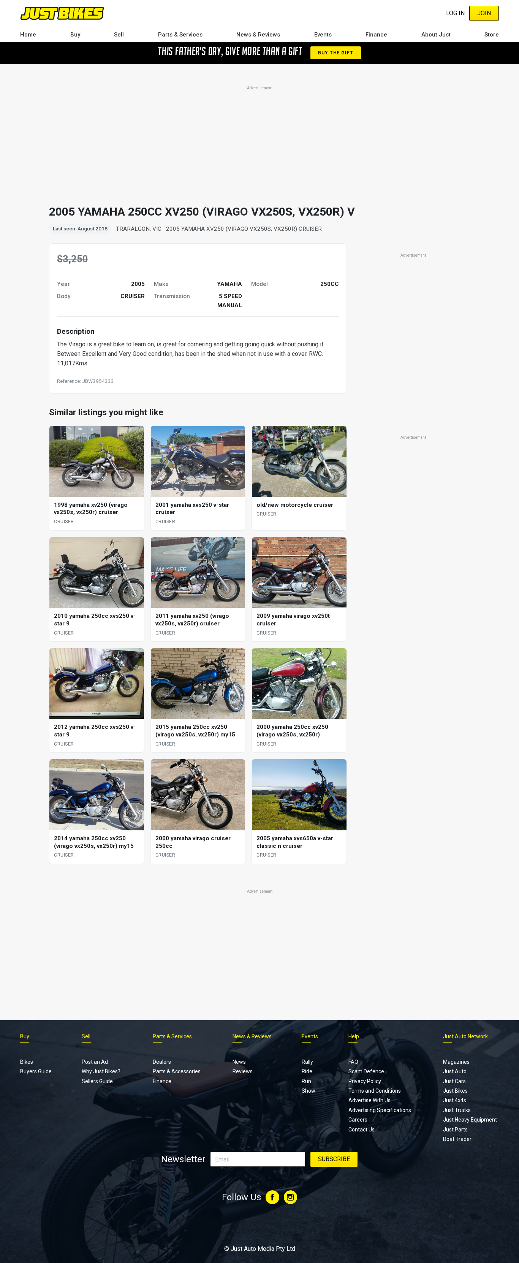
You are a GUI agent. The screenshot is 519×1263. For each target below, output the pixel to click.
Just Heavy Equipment (470, 1120)
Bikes (26, 1062)
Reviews (243, 1071)
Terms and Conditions (374, 1091)
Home (28, 34)
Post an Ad (95, 1062)
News (239, 1062)
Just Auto (455, 1071)
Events (323, 34)
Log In (455, 13)
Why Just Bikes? (101, 1071)
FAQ (353, 1062)
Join (484, 13)
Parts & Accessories (177, 1071)
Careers (357, 1120)
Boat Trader (457, 1139)
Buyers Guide (36, 1071)
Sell (119, 34)
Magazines (456, 1062)
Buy (75, 34)
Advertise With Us (369, 1100)
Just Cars (454, 1081)
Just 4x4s (454, 1100)
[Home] (62, 13)
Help (353, 1036)
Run (306, 1081)
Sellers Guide (97, 1081)
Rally (307, 1062)
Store (491, 34)
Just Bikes (455, 1091)
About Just (436, 34)
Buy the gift (335, 53)
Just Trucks (457, 1110)
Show (308, 1091)
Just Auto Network (465, 1036)
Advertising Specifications (379, 1110)
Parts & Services (180, 34)
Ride (307, 1071)
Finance (376, 34)
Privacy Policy (364, 1081)
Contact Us (361, 1130)
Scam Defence (366, 1071)
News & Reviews (258, 34)
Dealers (162, 1062)
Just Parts (455, 1130)
